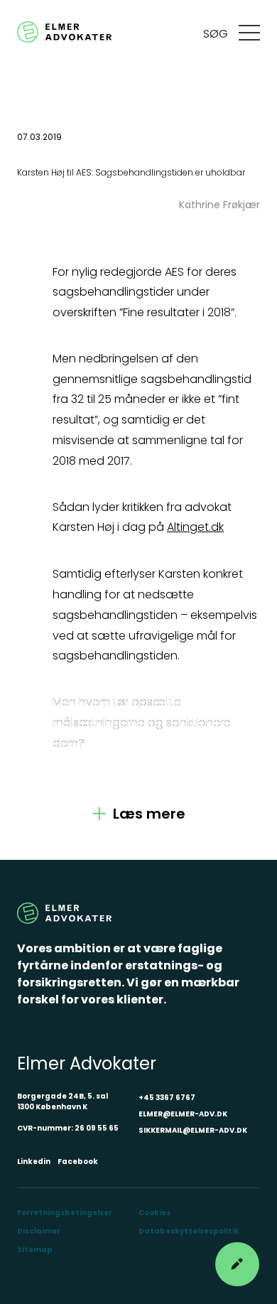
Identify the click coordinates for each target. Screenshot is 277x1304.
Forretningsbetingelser (64, 1212)
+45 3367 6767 (166, 1097)
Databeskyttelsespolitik (188, 1231)
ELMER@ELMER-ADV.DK (182, 1114)
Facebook (78, 1161)
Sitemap (35, 1249)
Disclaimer (38, 1231)
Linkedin (33, 1161)
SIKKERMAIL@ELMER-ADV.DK (192, 1130)
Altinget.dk (195, 527)
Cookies (154, 1212)
